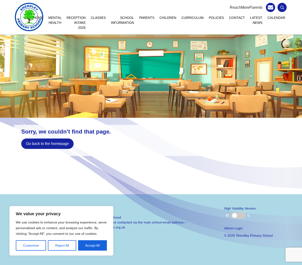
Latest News (256, 20)
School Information (122, 20)
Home (38, 18)
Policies (216, 18)
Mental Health (55, 20)
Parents (146, 18)
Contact (237, 18)
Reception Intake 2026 (76, 22)
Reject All (62, 245)
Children (167, 18)
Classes (98, 18)
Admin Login (233, 228)
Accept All (92, 245)
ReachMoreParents (246, 7)
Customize (31, 245)
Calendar (276, 18)
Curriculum (192, 18)
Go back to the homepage (47, 144)
